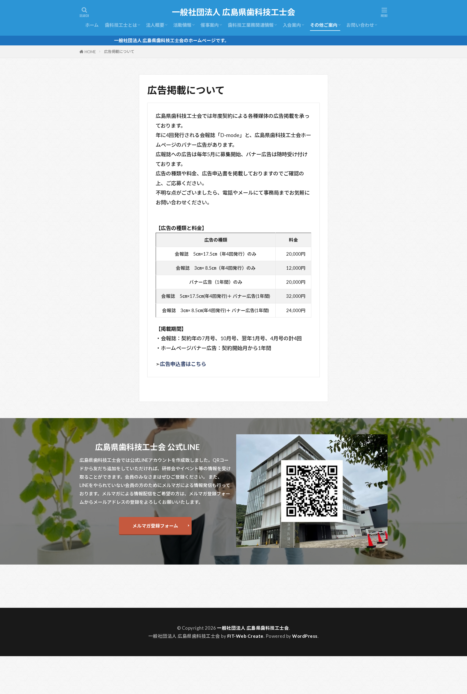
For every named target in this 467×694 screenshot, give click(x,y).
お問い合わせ (360, 25)
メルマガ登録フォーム (155, 526)
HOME (90, 51)
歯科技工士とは (121, 25)
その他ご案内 (324, 25)
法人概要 (155, 25)
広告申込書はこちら (183, 364)
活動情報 (182, 25)
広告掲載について (119, 51)
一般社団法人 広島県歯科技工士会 (233, 12)
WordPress (305, 636)
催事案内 (210, 25)
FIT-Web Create (245, 636)
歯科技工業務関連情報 (251, 25)
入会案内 (292, 25)
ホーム (92, 25)
